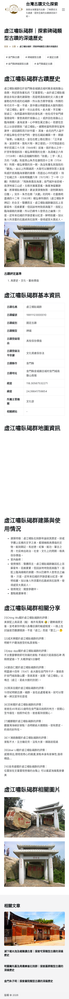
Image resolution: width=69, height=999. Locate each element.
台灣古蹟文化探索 (42, 4)
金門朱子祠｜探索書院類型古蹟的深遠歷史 (28, 981)
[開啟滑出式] (63, 9)
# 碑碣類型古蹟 (33, 57)
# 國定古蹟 (52, 57)
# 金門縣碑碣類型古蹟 (17, 63)
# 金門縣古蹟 (12, 57)
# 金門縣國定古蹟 (43, 63)
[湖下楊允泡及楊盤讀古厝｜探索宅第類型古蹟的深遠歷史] (34, 929)
